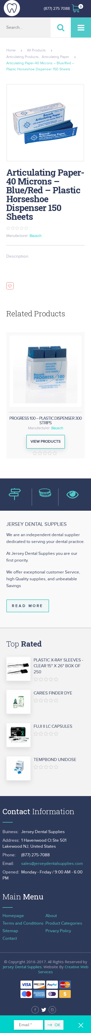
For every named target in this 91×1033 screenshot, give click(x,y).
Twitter (44, 1010)
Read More (27, 606)
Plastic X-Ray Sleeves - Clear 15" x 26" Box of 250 (58, 666)
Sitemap (10, 930)
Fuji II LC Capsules (53, 726)
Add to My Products (10, 286)
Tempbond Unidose (55, 759)
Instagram (52, 1010)
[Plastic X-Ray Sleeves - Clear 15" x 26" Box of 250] (18, 669)
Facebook (35, 1010)
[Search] (61, 27)
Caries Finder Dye (53, 693)
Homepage (13, 915)
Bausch (35, 236)
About (51, 915)
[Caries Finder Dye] (18, 702)
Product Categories (64, 923)
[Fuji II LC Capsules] (18, 735)
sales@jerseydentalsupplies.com (52, 863)
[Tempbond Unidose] (18, 768)
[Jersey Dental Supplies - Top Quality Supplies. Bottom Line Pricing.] (12, 8)
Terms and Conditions (23, 923)
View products (46, 441)
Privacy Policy (58, 930)
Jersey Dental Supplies (22, 966)
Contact (10, 938)
